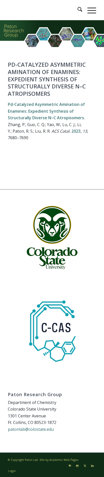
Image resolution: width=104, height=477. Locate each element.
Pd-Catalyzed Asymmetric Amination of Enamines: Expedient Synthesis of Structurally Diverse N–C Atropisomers (46, 111)
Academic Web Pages (63, 460)
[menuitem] (77, 10)
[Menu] (89, 10)
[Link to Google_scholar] (69, 465)
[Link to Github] (77, 465)
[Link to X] (85, 465)
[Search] (77, 10)
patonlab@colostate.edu (31, 429)
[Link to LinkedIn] (92, 465)
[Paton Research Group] (43, 10)
